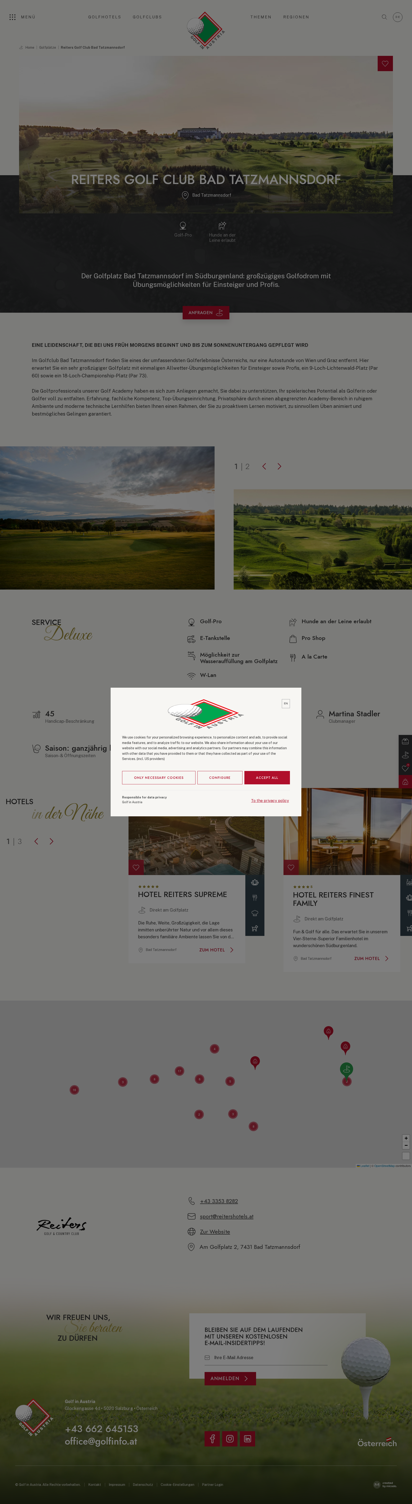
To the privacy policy (270, 800)
